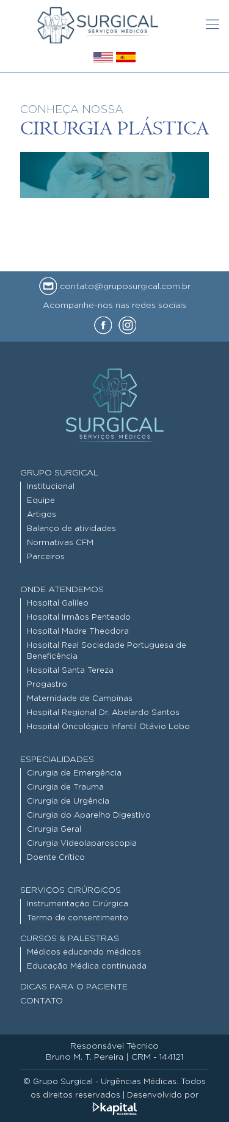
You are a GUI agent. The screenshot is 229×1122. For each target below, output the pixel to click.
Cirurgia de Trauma (65, 787)
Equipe (41, 501)
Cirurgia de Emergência (74, 773)
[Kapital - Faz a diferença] (114, 1109)
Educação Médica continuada (87, 966)
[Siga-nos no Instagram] (127, 326)
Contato (41, 1001)
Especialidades (57, 759)
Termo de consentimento (77, 918)
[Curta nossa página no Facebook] (103, 326)
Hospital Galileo (58, 603)
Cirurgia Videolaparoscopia (82, 844)
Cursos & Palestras (69, 938)
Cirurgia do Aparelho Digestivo (89, 816)
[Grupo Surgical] (97, 24)
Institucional (51, 487)
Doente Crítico (56, 858)
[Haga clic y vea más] (126, 59)
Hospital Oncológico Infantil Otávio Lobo (108, 727)
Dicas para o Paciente (74, 987)
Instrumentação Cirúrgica (77, 904)
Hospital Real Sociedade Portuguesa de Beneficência (106, 651)
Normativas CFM (60, 543)
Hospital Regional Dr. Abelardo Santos (103, 713)
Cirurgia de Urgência (68, 801)
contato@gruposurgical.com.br (124, 286)
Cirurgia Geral (54, 830)
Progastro (47, 685)
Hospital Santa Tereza (70, 671)
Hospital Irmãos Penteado (79, 618)
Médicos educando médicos (84, 952)
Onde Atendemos (62, 589)
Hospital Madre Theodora (78, 632)
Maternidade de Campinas (80, 699)
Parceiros (46, 557)
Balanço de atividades (71, 529)
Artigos (41, 515)
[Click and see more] (103, 59)
